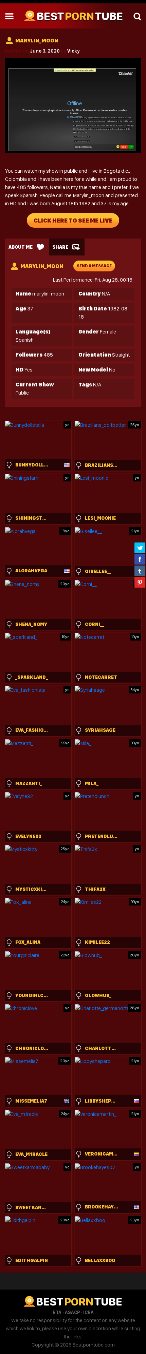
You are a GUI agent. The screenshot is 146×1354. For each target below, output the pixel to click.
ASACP (72, 1312)
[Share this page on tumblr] (139, 570)
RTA (57, 1312)
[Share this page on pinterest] (139, 582)
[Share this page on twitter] (139, 547)
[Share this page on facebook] (139, 559)
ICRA (88, 1312)
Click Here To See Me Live (73, 220)
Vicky (73, 51)
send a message (94, 266)
